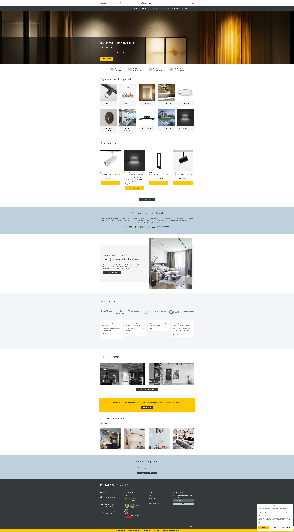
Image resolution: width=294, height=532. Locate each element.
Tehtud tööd (152, 506)
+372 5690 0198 (109, 504)
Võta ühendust (148, 473)
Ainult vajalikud (275, 527)
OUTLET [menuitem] (136, 8)
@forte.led (107, 423)
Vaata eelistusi (286, 527)
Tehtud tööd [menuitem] (145, 8)
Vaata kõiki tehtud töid (147, 389)
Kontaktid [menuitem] (175, 8)
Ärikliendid (105, 381)
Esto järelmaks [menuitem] (186, 8)
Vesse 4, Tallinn (110, 511)
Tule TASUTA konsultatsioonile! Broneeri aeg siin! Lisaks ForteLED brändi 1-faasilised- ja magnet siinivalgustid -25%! (147, 530)
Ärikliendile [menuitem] (156, 8)
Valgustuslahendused (154, 503)
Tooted (151, 495)
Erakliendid (153, 381)
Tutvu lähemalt (106, 58)
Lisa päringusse (110, 183)
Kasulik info (152, 498)
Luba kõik (263, 527)
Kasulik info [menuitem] (166, 8)
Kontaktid (151, 500)
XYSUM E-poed (114, 526)
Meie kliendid (152, 508)
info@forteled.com (109, 497)
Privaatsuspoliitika (189, 526)
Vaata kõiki (147, 199)
